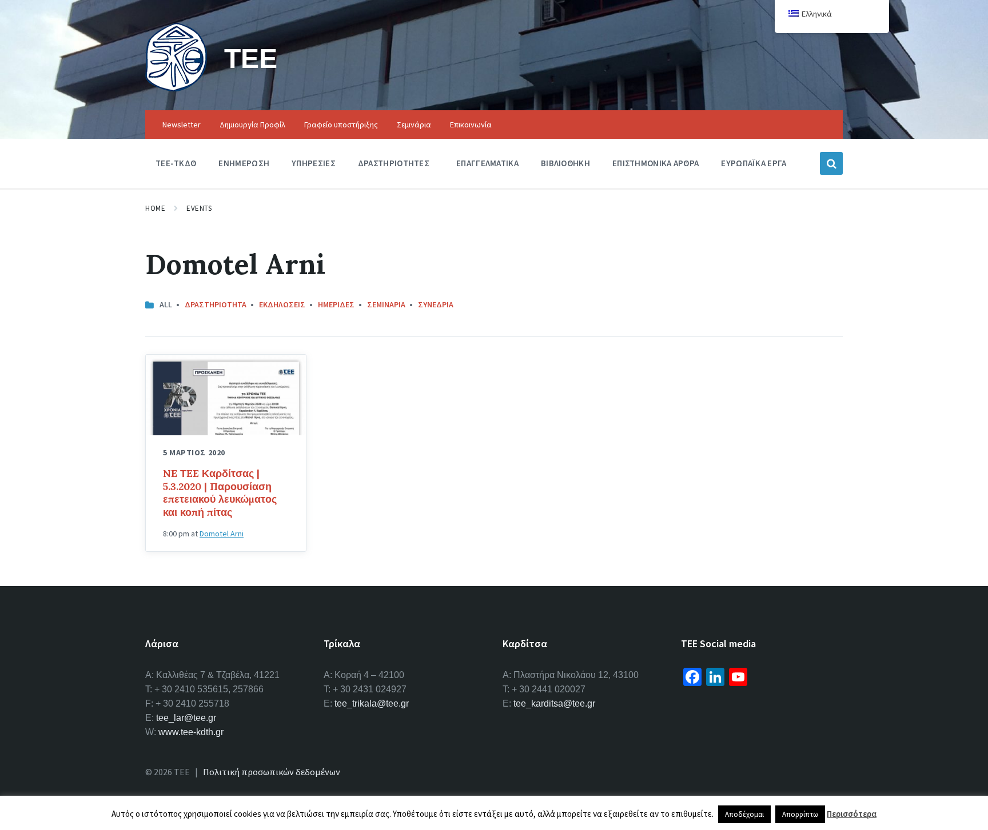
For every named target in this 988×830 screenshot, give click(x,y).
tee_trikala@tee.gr (371, 703)
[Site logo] (176, 88)
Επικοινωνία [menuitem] (471, 124)
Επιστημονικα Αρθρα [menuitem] (655, 163)
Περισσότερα (852, 813)
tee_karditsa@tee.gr (554, 703)
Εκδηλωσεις (282, 304)
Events (199, 208)
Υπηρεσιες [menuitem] (314, 163)
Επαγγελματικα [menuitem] (487, 163)
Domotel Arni (222, 533)
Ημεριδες (336, 304)
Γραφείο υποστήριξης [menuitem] (341, 124)
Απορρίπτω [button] (800, 814)
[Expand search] (831, 163)
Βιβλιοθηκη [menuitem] (565, 163)
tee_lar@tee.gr (186, 718)
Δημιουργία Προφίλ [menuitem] (252, 124)
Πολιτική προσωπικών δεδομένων (271, 771)
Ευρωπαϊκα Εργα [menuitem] (753, 163)
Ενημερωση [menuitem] (243, 163)
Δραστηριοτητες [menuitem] (393, 163)
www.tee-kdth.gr (191, 732)
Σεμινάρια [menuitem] (414, 124)
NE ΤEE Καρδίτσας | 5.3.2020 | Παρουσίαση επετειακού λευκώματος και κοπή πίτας (220, 493)
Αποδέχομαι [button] (744, 814)
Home (155, 208)
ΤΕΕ (250, 58)
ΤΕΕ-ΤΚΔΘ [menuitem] (176, 163)
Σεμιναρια (386, 304)
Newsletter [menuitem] (181, 124)
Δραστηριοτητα (215, 304)
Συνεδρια (435, 304)
